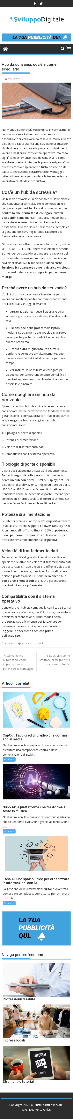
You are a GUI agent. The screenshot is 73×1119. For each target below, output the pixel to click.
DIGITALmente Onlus (36, 1109)
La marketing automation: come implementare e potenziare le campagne (18, 662)
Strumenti (10, 643)
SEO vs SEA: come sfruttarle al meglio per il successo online (54, 660)
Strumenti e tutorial (32, 643)
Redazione (14, 78)
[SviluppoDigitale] (5, 48)
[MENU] (69, 48)
